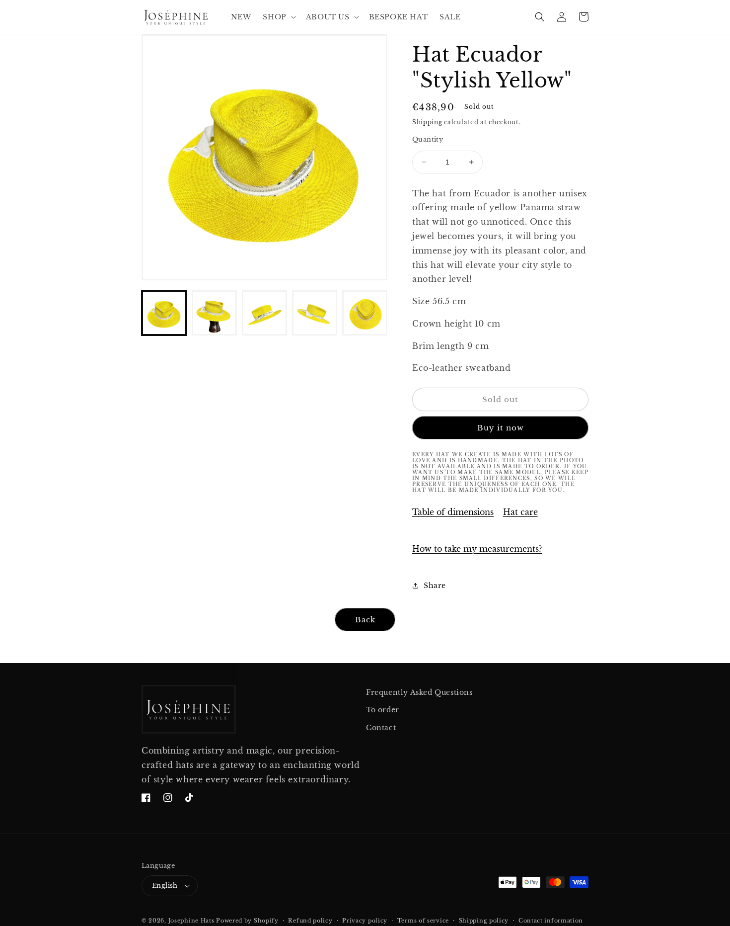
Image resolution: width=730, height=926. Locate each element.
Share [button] (435, 585)
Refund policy (310, 920)
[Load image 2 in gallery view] (214, 313)
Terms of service (423, 920)
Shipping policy (484, 920)
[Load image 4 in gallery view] (314, 313)
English (165, 885)
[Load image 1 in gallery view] (164, 313)
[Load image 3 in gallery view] (264, 313)
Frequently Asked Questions (419, 692)
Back (365, 619)
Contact (381, 727)
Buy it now (500, 427)
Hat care (520, 512)
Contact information (550, 920)
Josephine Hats (191, 920)
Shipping (427, 122)
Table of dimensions (453, 512)
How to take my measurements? (477, 549)
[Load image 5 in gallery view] (364, 313)
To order (382, 709)
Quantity (427, 139)
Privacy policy (364, 920)
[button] (278, 16)
